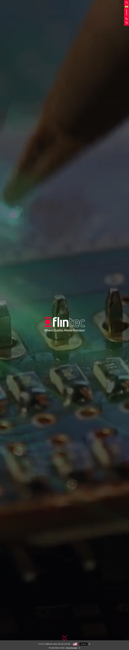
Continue (83, 644)
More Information (71, 648)
